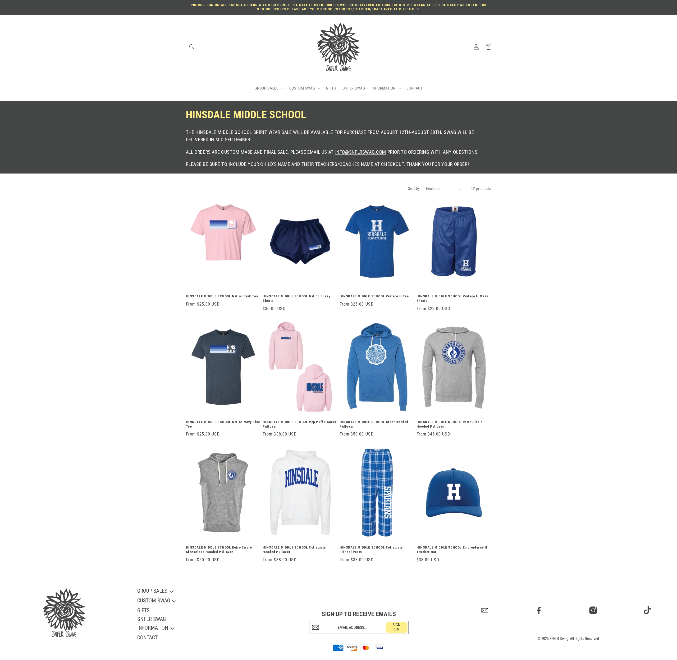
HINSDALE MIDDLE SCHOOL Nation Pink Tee (222, 296)
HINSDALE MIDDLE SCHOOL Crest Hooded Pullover (374, 424)
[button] (192, 47)
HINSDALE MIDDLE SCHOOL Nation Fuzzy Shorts (296, 298)
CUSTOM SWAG (153, 601)
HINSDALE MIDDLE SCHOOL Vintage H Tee (374, 296)
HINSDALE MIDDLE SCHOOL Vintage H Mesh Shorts (452, 298)
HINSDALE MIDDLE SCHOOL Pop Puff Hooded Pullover (300, 424)
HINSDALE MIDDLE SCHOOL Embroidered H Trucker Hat (452, 549)
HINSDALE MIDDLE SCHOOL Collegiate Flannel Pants (371, 549)
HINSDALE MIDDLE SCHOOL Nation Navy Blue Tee (223, 424)
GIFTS (143, 610)
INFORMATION (152, 628)
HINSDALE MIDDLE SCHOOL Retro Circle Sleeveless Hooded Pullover (219, 549)
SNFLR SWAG (151, 619)
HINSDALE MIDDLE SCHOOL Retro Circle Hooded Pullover (450, 424)
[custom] (485, 610)
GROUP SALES (152, 591)
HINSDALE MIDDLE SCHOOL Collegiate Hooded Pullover (294, 549)
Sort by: (414, 188)
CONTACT (147, 637)
